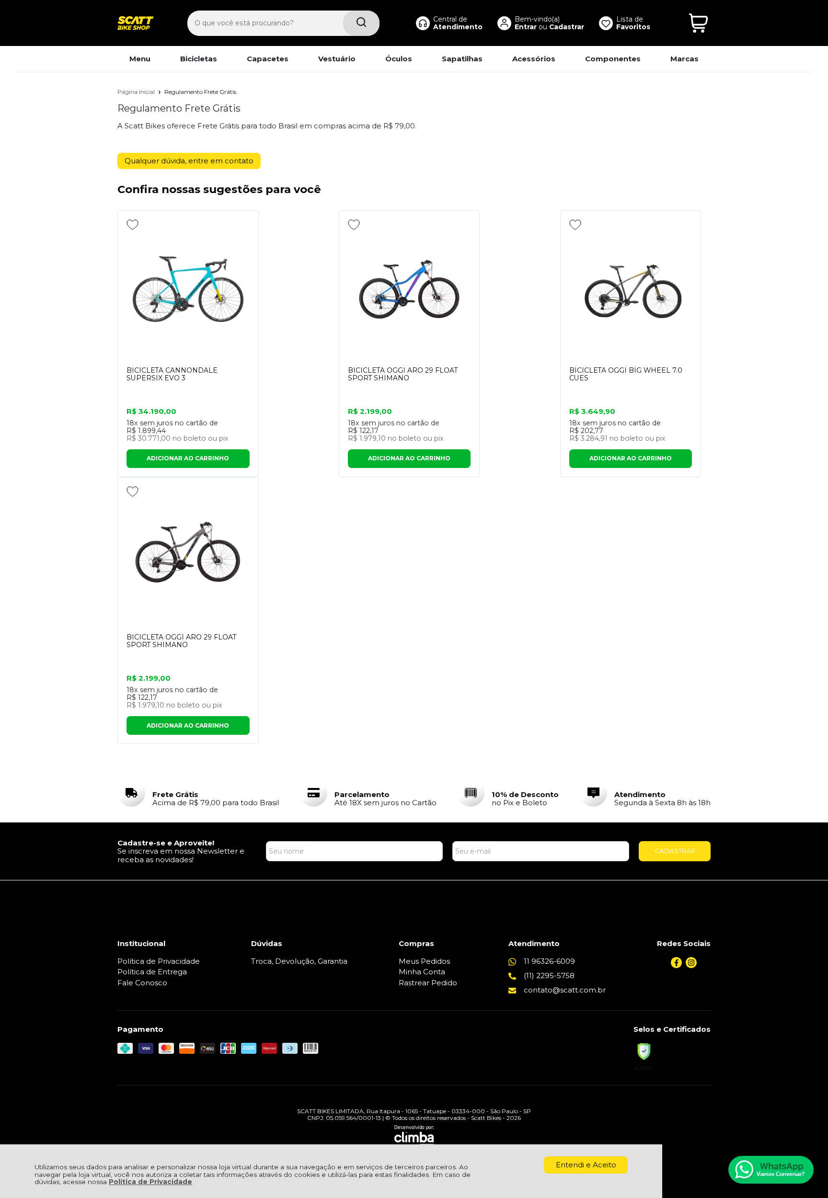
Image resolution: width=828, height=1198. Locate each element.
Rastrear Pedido (428, 982)
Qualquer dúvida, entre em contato (189, 160)
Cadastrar (566, 27)
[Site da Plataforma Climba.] (414, 1135)
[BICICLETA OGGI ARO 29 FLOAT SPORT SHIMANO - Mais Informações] (409, 289)
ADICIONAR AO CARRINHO (188, 458)
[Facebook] (676, 965)
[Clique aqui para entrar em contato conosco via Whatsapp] (771, 1170)
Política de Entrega (152, 971)
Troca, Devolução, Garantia (299, 961)
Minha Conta (422, 971)
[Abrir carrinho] (698, 23)
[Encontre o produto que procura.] (361, 23)
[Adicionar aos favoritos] (132, 224)
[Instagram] (691, 965)
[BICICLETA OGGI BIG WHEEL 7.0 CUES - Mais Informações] (630, 289)
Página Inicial (136, 91)
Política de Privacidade (150, 1182)
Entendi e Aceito (586, 1164)
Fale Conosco (142, 982)
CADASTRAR (675, 851)
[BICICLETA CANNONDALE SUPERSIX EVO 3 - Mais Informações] (188, 289)
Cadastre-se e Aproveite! (165, 842)
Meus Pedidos (424, 961)
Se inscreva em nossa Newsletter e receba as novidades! (180, 855)
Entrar (526, 27)
